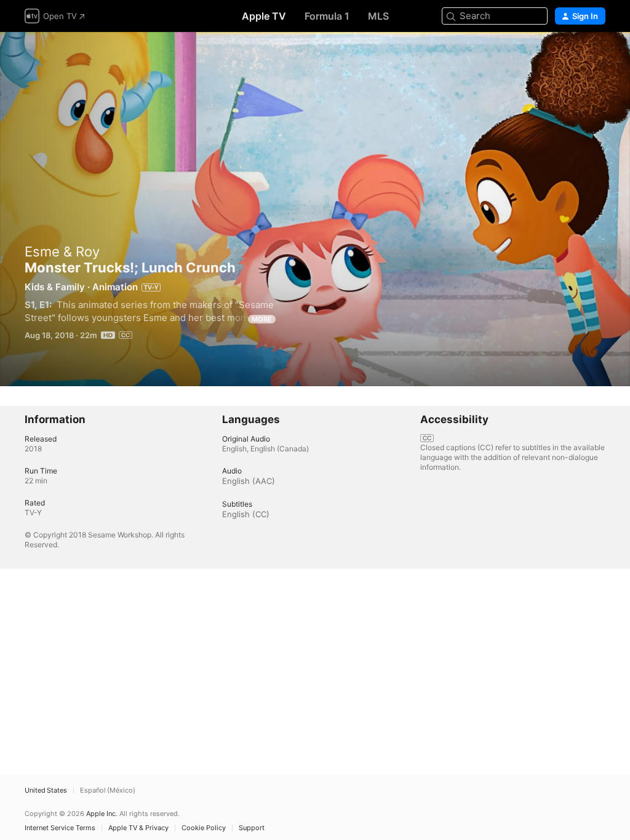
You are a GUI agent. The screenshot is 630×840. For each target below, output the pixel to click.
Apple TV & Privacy (138, 828)
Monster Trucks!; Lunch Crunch (315, 209)
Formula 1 (327, 16)
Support (252, 828)
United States (46, 790)
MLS (378, 16)
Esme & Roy (62, 252)
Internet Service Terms (60, 828)
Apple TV (264, 16)
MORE (262, 319)
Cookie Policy (203, 828)
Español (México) (107, 790)
